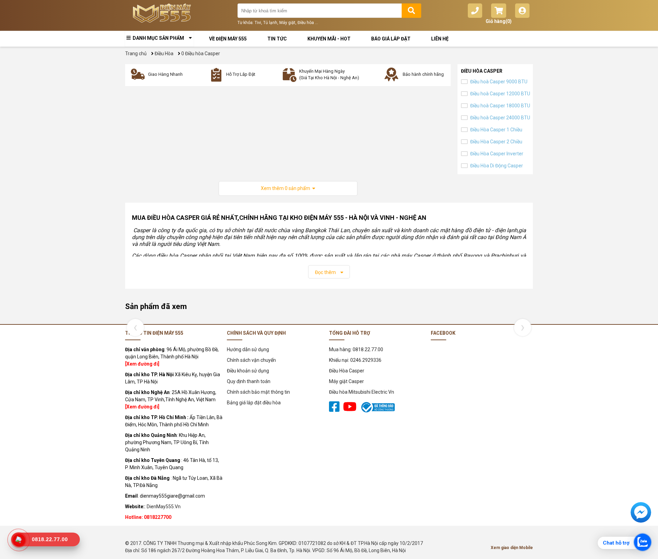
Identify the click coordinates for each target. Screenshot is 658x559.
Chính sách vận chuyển (251, 360)
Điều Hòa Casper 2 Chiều (496, 141)
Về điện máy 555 (228, 38)
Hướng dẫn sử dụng (248, 349)
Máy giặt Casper (346, 381)
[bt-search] (411, 10)
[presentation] (133, 327)
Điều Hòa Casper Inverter (496, 153)
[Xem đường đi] (142, 364)
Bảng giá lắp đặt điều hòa (254, 402)
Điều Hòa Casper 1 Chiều (496, 129)
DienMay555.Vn (164, 506)
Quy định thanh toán (248, 381)
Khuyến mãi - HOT (329, 38)
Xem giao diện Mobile (512, 547)
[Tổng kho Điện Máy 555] (163, 15)
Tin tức (277, 38)
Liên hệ (440, 38)
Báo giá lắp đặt (391, 38)
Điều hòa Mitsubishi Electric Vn (361, 392)
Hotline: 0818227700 (148, 517)
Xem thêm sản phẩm (286, 188)
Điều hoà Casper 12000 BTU (500, 93)
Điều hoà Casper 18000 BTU (500, 105)
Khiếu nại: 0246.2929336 (355, 360)
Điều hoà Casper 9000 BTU (498, 81)
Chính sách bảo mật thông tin (258, 392)
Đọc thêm (326, 272)
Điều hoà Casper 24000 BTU (500, 117)
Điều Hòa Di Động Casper (496, 165)
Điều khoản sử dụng (248, 370)
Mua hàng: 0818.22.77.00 (356, 349)
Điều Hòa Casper (346, 370)
